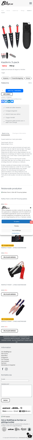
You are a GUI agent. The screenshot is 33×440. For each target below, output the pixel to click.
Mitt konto (4, 353)
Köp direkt (6, 94)
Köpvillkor (4, 355)
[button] (30, 207)
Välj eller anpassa (9, 257)
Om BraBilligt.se (6, 352)
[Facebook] (2, 101)
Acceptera (16, 221)
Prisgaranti (4, 357)
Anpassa (5, 78)
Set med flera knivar (16, 99)
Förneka (16, 226)
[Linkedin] (9, 101)
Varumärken (5, 361)
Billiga (9, 99)
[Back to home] (7, 3)
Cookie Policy (16, 233)
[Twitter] (5, 101)
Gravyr (28, 78)
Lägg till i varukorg (14, 90)
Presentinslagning (17, 78)
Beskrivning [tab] (5, 133)
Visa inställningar (16, 230)
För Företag (5, 359)
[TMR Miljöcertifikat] (5, 416)
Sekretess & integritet (8, 365)
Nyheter (3, 363)
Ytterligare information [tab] (19, 133)
